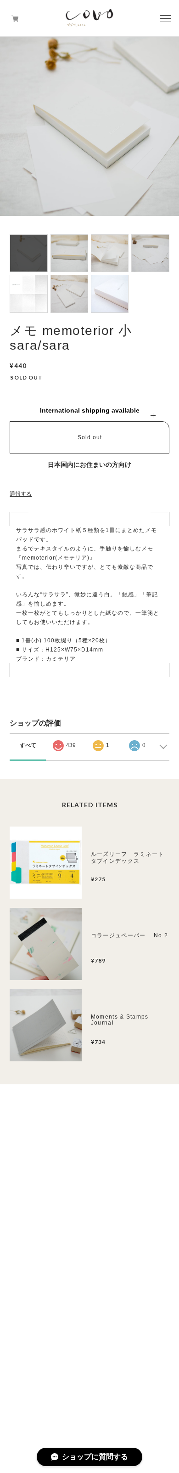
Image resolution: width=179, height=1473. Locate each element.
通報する (21, 494)
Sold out (90, 437)
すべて (28, 745)
